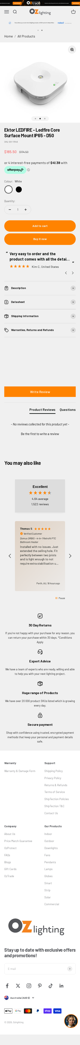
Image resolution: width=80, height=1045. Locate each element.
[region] (40, 556)
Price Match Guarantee (18, 841)
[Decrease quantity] (9, 209)
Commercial (51, 904)
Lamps (48, 869)
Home (8, 36)
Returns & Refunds (55, 785)
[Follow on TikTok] (51, 986)
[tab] (42, 410)
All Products (26, 36)
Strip (47, 890)
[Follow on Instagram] (29, 986)
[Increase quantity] (25, 209)
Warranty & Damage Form (19, 771)
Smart (48, 883)
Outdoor (49, 841)
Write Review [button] (40, 392)
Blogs (7, 862)
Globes (48, 876)
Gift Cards (10, 869)
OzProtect (10, 848)
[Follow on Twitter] (18, 986)
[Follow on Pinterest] (40, 986)
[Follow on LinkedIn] (61, 986)
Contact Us (51, 813)
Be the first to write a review (40, 434)
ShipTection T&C (54, 806)
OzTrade (9, 876)
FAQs (7, 855)
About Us (9, 834)
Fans (47, 855)
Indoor (48, 834)
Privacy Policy (52, 778)
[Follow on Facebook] (7, 986)
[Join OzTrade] (40, 3)
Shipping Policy (53, 771)
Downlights (51, 848)
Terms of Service (54, 792)
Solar (47, 897)
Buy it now (40, 239)
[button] (40, 433)
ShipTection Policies (56, 799)
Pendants (50, 862)
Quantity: (9, 201)
